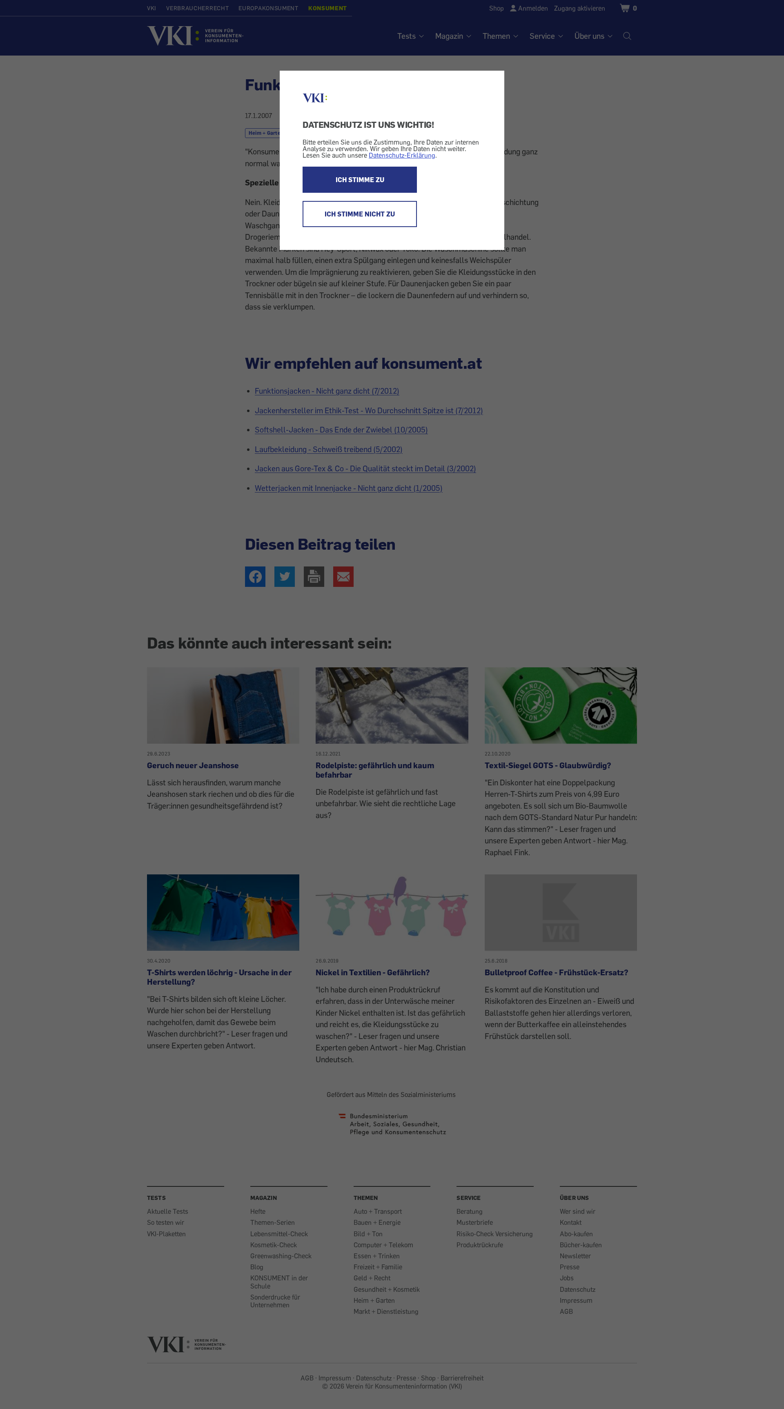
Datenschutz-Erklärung (402, 155)
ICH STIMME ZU (360, 180)
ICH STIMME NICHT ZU (360, 214)
